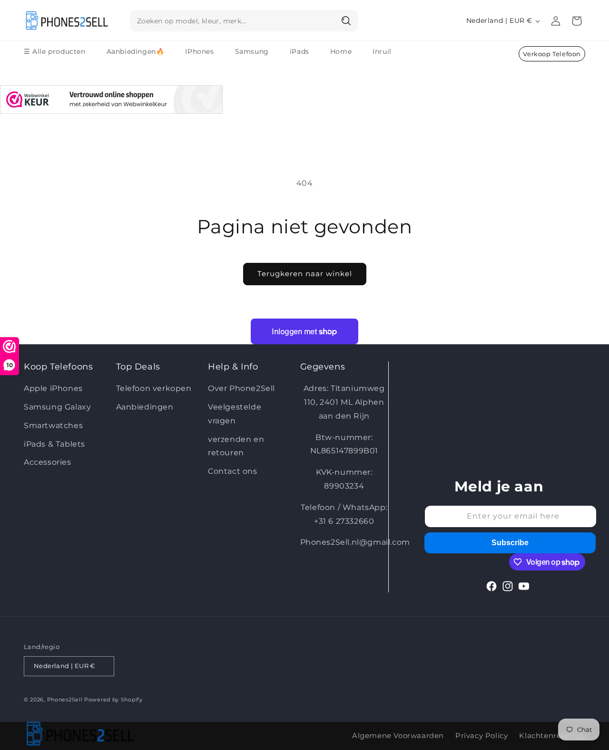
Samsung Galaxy (57, 406)
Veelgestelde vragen (234, 413)
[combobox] (244, 20)
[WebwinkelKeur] (111, 102)
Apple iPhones (53, 388)
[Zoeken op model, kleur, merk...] (346, 20)
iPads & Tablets (54, 444)
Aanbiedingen (145, 406)
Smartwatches (53, 425)
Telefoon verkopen (154, 388)
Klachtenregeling (552, 735)
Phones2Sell (65, 699)
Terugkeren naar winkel (304, 273)
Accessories (47, 462)
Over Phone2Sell (241, 388)
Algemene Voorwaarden (398, 735)
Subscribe (510, 543)
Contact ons (232, 471)
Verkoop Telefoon (552, 54)
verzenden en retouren (236, 446)
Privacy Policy (481, 735)
